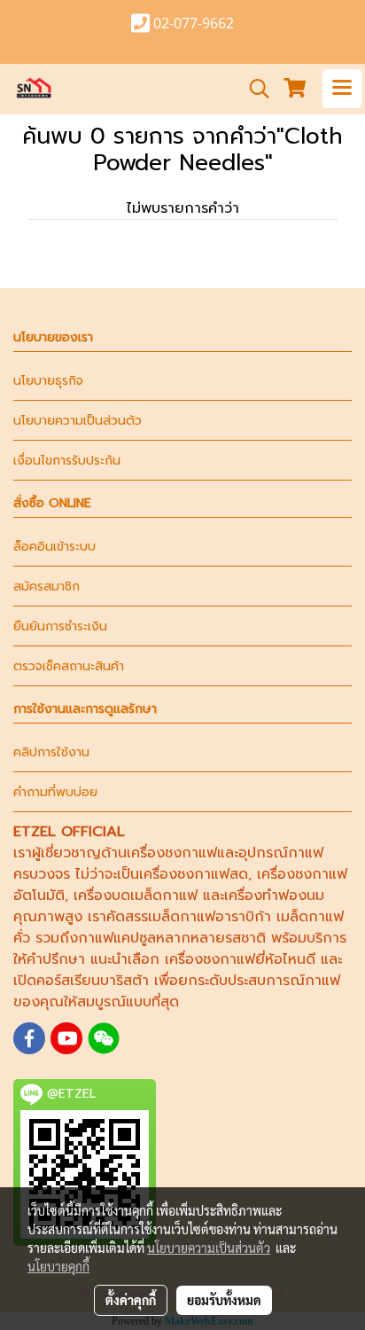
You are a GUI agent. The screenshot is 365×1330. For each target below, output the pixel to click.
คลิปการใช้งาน (51, 752)
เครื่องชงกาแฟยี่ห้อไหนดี (240, 959)
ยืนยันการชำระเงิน (60, 626)
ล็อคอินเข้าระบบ (54, 546)
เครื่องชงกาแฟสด (193, 874)
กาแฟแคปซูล (117, 938)
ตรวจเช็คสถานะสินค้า (68, 666)
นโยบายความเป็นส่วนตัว (77, 420)
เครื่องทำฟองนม (274, 895)
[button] (253, 88)
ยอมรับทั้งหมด (224, 1300)
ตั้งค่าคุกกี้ (130, 1300)
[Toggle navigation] (341, 88)
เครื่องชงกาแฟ (172, 853)
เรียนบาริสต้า (109, 980)
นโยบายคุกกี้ (58, 1266)
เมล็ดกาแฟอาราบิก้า (209, 916)
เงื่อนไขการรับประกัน (66, 460)
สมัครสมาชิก (46, 586)
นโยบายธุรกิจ (48, 381)
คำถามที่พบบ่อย (55, 792)
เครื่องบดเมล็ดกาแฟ (136, 895)
